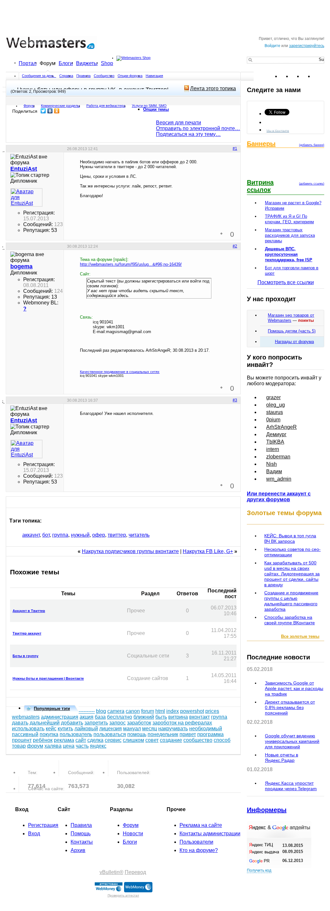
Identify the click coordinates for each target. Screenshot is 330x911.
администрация (59, 717)
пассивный (25, 734)
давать (20, 722)
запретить (96, 722)
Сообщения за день (38, 76)
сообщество (197, 740)
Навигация (154, 76)
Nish (271, 464)
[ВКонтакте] (50, 111)
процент (22, 740)
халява (53, 746)
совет (152, 740)
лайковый (86, 728)
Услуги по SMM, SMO (149, 106)
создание (171, 740)
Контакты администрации (210, 833)
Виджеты (87, 63)
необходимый (205, 728)
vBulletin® (111, 872)
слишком (133, 740)
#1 (235, 148)
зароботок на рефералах (182, 722)
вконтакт (199, 717)
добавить (72, 722)
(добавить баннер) (311, 145)
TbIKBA (275, 442)
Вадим (274, 471)
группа (60, 535)
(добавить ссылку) (311, 183)
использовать (28, 728)
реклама (64, 740)
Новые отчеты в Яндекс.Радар (281, 757)
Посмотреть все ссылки (285, 282)
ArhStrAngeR (281, 427)
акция (86, 717)
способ (222, 740)
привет (188, 734)
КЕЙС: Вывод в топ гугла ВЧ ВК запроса (290, 538)
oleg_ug (275, 405)
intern (272, 449)
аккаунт (31, 535)
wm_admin (278, 479)
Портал (27, 63)
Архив (78, 850)
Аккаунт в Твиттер (29, 611)
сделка (95, 740)
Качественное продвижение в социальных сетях (120, 372)
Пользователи (196, 842)
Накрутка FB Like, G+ (208, 551)
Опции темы (156, 109)
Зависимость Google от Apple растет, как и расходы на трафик (294, 688)
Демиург (276, 434)
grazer (273, 397)
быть (161, 717)
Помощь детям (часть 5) (291, 331)
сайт (80, 740)
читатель (139, 535)
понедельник (163, 734)
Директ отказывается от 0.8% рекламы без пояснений (290, 707)
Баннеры (261, 143)
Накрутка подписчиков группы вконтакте (130, 551)
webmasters (26, 717)
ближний (143, 717)
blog (101, 711)
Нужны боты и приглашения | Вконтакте (48, 678)
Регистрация (43, 825)
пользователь (76, 734)
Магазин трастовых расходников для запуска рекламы (290, 235)
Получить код (259, 870)
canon (133, 711)
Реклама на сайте (201, 825)
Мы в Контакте (278, 130)
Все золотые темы (300, 636)
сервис (113, 740)
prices (212, 711)
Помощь (81, 833)
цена (68, 746)
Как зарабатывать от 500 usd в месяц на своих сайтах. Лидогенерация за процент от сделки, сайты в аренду (292, 573)
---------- (87, 711)
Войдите (272, 45)
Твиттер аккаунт (27, 633)
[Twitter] (43, 111)
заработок (139, 722)
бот (46, 535)
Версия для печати (178, 122)
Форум (47, 63)
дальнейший (45, 722)
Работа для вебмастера (105, 106)
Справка (66, 76)
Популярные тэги (52, 708)
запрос (117, 722)
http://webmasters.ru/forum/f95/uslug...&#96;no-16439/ (131, 264)
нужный (80, 535)
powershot (192, 711)
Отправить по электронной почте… (198, 128)
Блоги (66, 63)
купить (65, 728)
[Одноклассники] (56, 111)
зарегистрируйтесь (306, 45)
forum (147, 711)
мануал (132, 728)
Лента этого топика (213, 88)
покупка (49, 734)
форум (35, 746)
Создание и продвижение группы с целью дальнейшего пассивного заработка (291, 601)
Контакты (82, 842)
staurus (274, 412)
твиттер (117, 535)
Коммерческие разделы (60, 106)
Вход (34, 833)
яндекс (98, 746)
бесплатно (119, 717)
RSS (319, 76)
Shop (107, 63)
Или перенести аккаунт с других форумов (279, 496)
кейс (51, 728)
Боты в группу (25, 656)
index (172, 711)
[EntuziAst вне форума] (26, 197)
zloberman (278, 456)
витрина (178, 717)
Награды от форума (294, 341)
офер (98, 535)
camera (115, 711)
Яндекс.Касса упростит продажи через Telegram (291, 786)
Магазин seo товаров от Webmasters (291, 318)
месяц (149, 728)
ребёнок (43, 740)
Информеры (266, 809)
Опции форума (130, 76)
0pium (273, 419)
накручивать (173, 728)
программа (210, 734)
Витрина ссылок (260, 186)
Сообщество (104, 76)
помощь (136, 734)
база (100, 717)
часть (82, 746)
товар (19, 746)
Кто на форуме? (199, 850)
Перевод (135, 872)
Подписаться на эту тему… (188, 134)
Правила (83, 76)
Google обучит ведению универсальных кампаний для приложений (292, 741)
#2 (235, 246)
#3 (235, 400)
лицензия (110, 728)
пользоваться (109, 734)
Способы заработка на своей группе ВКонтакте (289, 620)
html (160, 711)
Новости (133, 833)
